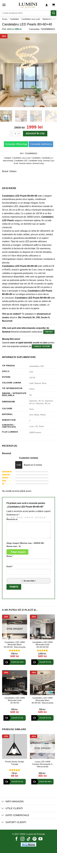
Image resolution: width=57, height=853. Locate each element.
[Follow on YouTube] (40, 839)
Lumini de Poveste (36, 834)
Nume (10, 556)
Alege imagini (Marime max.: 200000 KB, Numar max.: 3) (25, 544)
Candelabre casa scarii (31, 19)
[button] (4, 5)
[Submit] (53, 13)
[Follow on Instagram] (22, 839)
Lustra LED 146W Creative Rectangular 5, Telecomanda (42, 764)
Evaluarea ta (13, 515)
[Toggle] (2, 802)
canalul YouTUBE (42, 346)
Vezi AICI (48, 332)
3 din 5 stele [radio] (19, 517)
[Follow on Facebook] (17, 839)
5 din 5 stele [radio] (40, 517)
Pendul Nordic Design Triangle (14, 763)
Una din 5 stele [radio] (7, 517)
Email (10, 566)
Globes (12, 171)
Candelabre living (35, 161)
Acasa (4, 19)
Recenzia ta (12, 519)
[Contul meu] (46, 5)
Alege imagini (18, 552)
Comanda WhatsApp (16, 144)
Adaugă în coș (35, 133)
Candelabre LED (20, 161)
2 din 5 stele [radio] (12, 517)
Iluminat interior (25, 163)
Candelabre (14, 19)
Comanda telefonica (41, 144)
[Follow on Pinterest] (35, 839)
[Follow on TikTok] (29, 839)
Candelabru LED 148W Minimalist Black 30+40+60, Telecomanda (14, 644)
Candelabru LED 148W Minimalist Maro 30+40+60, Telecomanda (42, 700)
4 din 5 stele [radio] (28, 517)
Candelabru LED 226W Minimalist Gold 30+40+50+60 (42, 644)
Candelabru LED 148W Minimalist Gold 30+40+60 (15, 700)
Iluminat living (38, 163)
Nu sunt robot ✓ (30, 581)
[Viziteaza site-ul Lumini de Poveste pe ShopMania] (28, 844)
